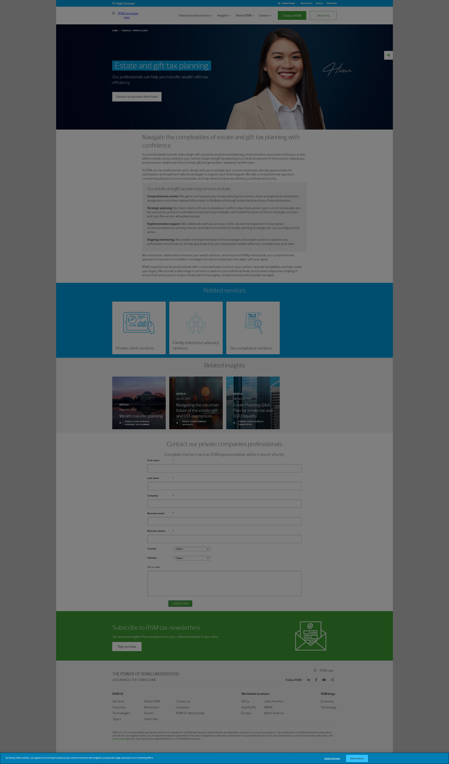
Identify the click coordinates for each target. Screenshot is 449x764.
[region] (224, 758)
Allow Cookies (357, 758)
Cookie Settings (332, 758)
